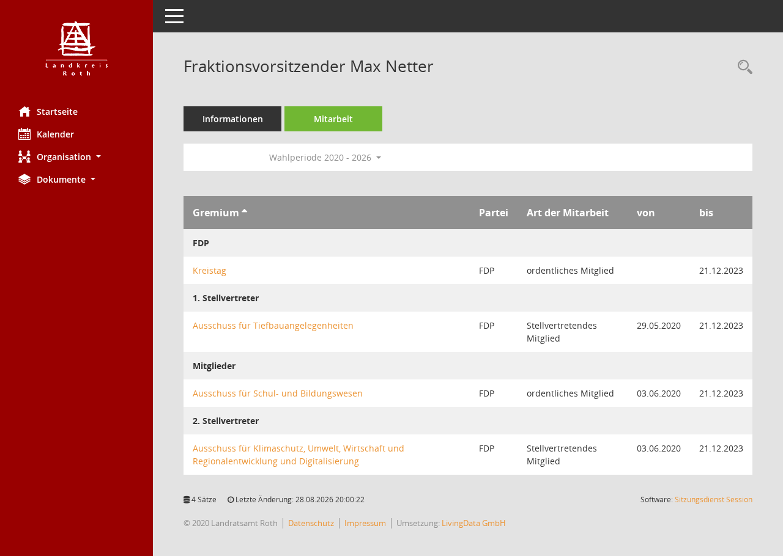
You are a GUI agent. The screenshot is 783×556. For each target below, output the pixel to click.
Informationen (232, 119)
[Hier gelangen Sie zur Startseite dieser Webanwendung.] (76, 48)
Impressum (365, 523)
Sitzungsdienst (713, 499)
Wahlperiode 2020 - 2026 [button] (321, 157)
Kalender (55, 134)
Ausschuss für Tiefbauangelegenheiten (273, 325)
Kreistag (209, 270)
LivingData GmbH (474, 523)
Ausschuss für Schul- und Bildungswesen (278, 393)
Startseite (57, 111)
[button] (76, 156)
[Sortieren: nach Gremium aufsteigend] (244, 212)
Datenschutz (311, 523)
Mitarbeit (333, 119)
